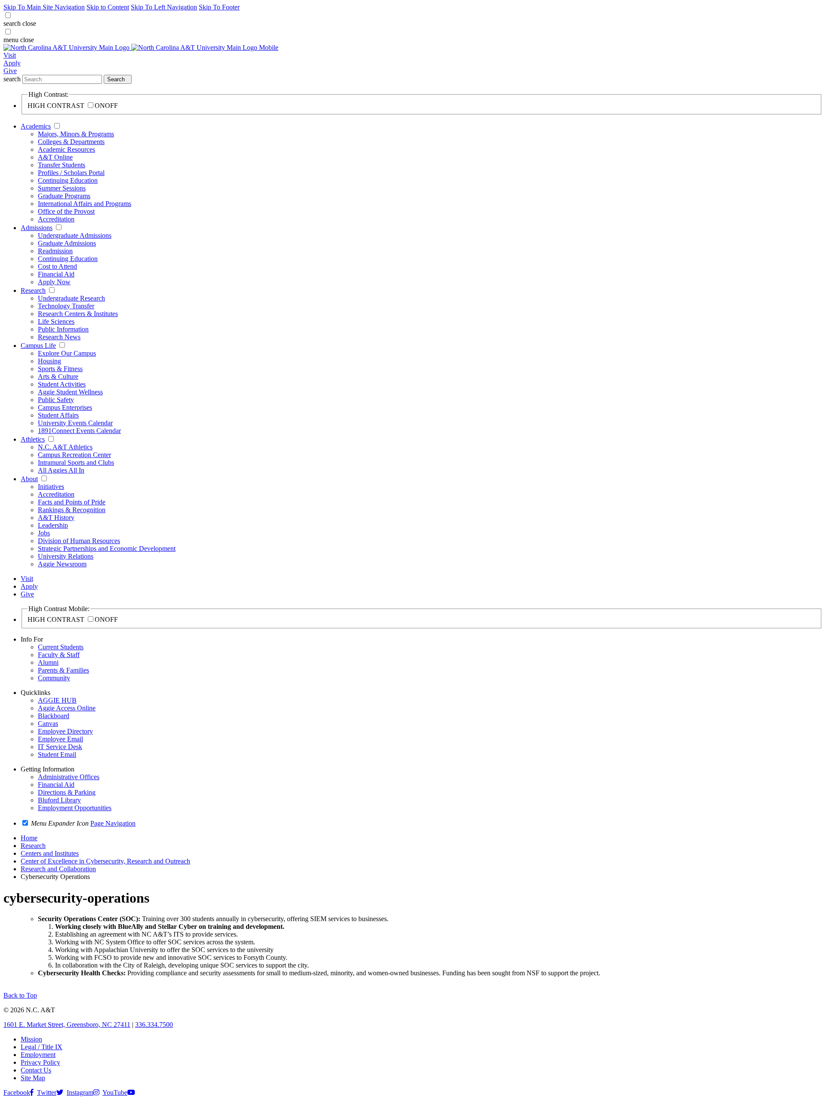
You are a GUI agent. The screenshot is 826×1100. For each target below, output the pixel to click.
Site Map (33, 1078)
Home (29, 838)
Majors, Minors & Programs (76, 134)
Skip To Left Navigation (164, 7)
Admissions (36, 227)
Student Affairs (58, 415)
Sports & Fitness (60, 368)
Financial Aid (56, 274)
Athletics (33, 439)
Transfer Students (61, 165)
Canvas (48, 723)
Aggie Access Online (67, 708)
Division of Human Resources (79, 540)
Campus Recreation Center (74, 454)
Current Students (60, 647)
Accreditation (56, 219)
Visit (9, 55)
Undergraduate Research (71, 298)
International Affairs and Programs (84, 203)
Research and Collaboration (58, 869)
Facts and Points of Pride (71, 502)
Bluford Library (59, 800)
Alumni (48, 662)
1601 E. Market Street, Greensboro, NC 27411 (66, 1024)
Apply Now (54, 282)
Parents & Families (63, 670)
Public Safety (56, 399)
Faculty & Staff (59, 654)
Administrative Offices (68, 776)
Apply (12, 63)
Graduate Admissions (67, 243)
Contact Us (36, 1070)
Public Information (63, 329)
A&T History (56, 517)
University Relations (65, 556)
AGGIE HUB (57, 700)
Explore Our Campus (67, 353)
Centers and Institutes (50, 853)
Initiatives (51, 486)
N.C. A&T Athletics (65, 447)
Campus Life (38, 345)
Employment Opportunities (74, 807)
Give (10, 70)
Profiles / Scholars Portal (71, 172)
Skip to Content (107, 7)
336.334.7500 (154, 1024)
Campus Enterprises (65, 407)
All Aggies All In (61, 470)
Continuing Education (68, 180)
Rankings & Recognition (71, 509)
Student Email (57, 754)
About (29, 478)
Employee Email (60, 739)
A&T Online (55, 157)
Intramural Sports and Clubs (76, 462)
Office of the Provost (66, 211)
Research (33, 290)
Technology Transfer (66, 306)
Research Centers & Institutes (78, 313)
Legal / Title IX (41, 1047)
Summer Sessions (62, 188)
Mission (31, 1039)
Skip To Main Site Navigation (44, 7)
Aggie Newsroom (62, 564)
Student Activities (62, 384)
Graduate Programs (64, 196)
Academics (36, 126)
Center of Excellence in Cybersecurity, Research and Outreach (105, 861)
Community (54, 678)
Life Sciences (56, 321)
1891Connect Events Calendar (79, 430)
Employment (38, 1054)
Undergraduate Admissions (74, 235)
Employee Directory (65, 731)
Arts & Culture (58, 376)
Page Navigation (113, 823)
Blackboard (53, 715)
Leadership (53, 525)
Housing (49, 361)
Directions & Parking (67, 792)
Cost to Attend (57, 266)
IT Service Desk (60, 746)
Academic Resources (66, 149)
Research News (59, 337)
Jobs (44, 533)
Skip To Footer (219, 7)
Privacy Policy (40, 1062)
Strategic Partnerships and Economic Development (107, 548)
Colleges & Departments (71, 141)
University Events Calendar (75, 423)
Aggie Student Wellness (70, 392)
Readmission (55, 251)
